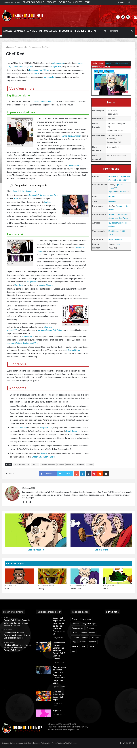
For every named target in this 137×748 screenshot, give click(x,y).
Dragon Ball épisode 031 (119, 180)
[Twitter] (123, 743)
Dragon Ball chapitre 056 (119, 176)
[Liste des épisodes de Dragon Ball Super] (43, 696)
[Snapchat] (133, 743)
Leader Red (70, 465)
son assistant (50, 77)
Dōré (105, 589)
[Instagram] (130, 743)
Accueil (11, 47)
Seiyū (74, 642)
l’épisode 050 (73, 165)
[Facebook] (120, 743)
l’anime (64, 136)
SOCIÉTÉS (77, 2)
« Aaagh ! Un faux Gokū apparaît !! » (22, 343)
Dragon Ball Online (54, 330)
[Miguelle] (43, 713)
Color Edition (98, 63)
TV (116, 188)
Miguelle (57, 711)
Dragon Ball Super (89, 624)
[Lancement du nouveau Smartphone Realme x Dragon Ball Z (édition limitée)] (43, 646)
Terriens (90, 465)
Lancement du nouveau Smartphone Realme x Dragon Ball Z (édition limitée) (59, 651)
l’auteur (47, 202)
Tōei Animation (74, 136)
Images (85, 637)
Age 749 (112, 192)
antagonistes (58, 63)
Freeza (44, 453)
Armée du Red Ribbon (118, 214)
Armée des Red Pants (118, 218)
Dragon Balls (32, 282)
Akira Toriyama (25, 66)
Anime (33, 31)
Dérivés (81, 31)
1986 (123, 231)
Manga (20, 31)
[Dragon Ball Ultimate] (23, 15)
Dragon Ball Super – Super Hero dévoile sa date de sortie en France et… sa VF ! (59, 626)
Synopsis (92, 642)
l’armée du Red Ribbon (39, 70)
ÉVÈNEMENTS (65, 2)
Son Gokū (18, 285)
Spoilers (83, 642)
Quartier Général (46, 285)
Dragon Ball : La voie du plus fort (24, 191)
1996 (16, 198)
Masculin (112, 201)
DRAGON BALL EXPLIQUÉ (33, 2)
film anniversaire (122, 191)
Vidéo (84, 646)
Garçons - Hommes (48, 465)
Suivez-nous (112, 611)
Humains (60, 465)
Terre (36, 73)
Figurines (90, 628)
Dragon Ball (12, 66)
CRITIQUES (51, 2)
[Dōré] (117, 576)
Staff (94, 31)
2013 (111, 234)
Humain (112, 196)
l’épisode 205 (21, 427)
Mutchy (41, 589)
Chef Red (35, 465)
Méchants (80, 465)
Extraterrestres (77, 628)
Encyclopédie (49, 31)
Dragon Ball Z (46, 427)
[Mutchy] (52, 576)
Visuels (92, 646)
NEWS (8, 31)
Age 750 (119, 185)
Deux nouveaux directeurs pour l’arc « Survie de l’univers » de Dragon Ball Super (59, 675)
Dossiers (67, 31)
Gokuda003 (28, 488)
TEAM (87, 2)
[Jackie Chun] (85, 576)
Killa (7, 589)
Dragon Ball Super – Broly (43, 457)
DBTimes (75, 624)
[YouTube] (127, 743)
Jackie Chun (76, 589)
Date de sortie (86, 619)
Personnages (34, 47)
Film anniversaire (121, 63)
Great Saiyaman (73, 431)
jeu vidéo (42, 330)
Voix (73, 651)
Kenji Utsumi (114, 231)
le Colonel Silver (73, 350)
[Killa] (19, 576)
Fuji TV (74, 633)
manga (111, 188)
